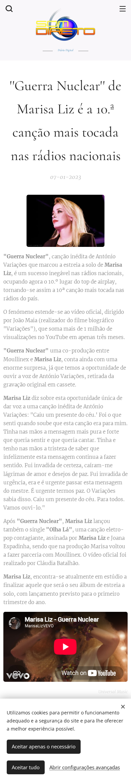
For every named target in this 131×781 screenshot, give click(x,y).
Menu (122, 8)
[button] (8, 8)
